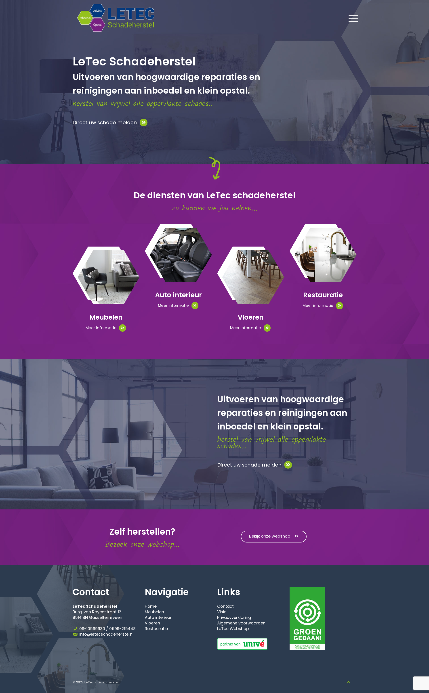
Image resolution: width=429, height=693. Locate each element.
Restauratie (156, 628)
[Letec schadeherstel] (115, 17)
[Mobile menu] (350, 17)
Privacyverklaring (234, 617)
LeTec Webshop (233, 628)
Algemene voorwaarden (241, 623)
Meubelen (154, 612)
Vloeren (152, 623)
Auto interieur (158, 617)
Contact (225, 606)
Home (151, 606)
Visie (221, 612)
